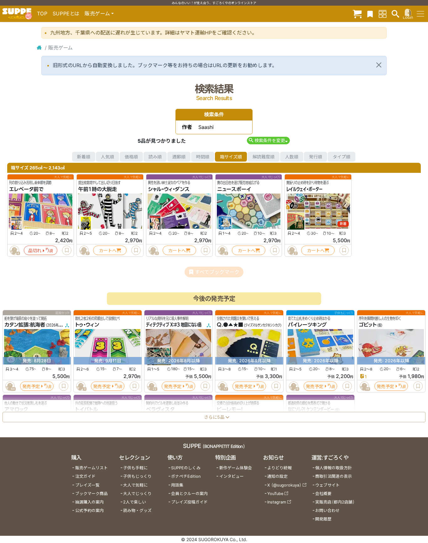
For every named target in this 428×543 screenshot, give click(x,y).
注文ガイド (85, 476)
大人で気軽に (135, 485)
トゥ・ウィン (87, 324)
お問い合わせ (327, 510)
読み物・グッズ (137, 510)
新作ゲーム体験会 (235, 468)
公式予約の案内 (89, 510)
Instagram (276, 502)
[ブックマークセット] (370, 13)
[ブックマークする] (66, 250)
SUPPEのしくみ (186, 468)
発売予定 (31, 386)
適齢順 (178, 156)
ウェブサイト (327, 485)
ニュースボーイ (234, 189)
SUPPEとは (66, 13)
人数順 (291, 156)
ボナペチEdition (186, 476)
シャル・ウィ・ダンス (169, 189)
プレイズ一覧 (87, 485)
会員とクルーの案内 (189, 493)
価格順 (131, 156)
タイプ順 (341, 156)
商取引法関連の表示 (333, 476)
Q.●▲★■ (230, 324)
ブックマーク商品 (91, 493)
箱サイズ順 (231, 156)
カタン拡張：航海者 (24, 324)
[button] (268, 140)
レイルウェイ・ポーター (304, 189)
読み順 (155, 156)
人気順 (107, 156)
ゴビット (368, 324)
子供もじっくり (137, 476)
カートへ (108, 250)
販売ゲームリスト (91, 468)
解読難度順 (263, 156)
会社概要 (323, 493)
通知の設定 (277, 476)
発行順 (315, 156)
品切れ (34, 250)
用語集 (177, 485)
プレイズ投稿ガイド (189, 502)
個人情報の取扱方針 (333, 468)
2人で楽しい (134, 502)
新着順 (83, 156)
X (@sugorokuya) (284, 485)
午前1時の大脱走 (97, 189)
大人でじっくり (137, 493)
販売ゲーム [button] (97, 13)
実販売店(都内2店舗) (335, 502)
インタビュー (231, 476)
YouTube (275, 493)
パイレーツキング (307, 324)
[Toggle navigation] (420, 14)
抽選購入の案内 (89, 502)
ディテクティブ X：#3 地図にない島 (173, 324)
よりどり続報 (279, 468)
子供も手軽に (135, 468)
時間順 (202, 156)
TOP (42, 13)
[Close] (378, 65)
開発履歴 (323, 519)
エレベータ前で (26, 189)
